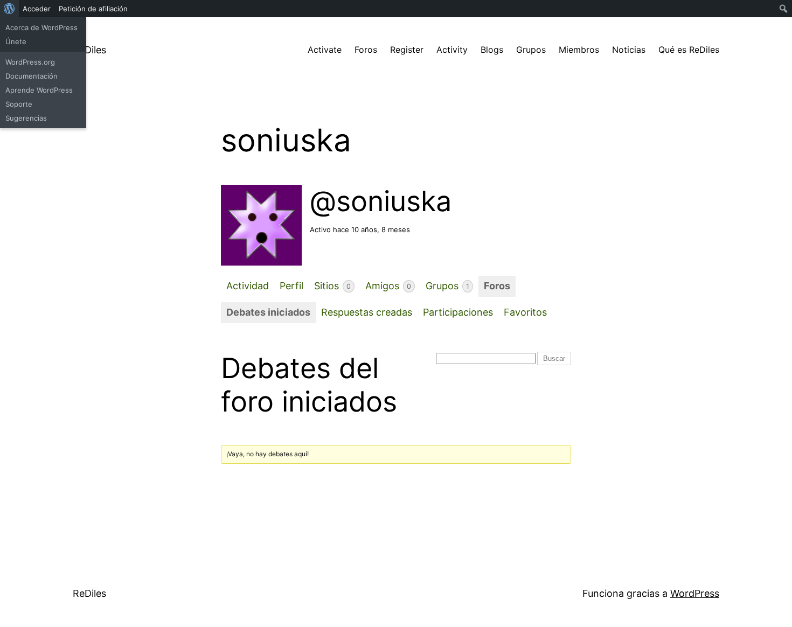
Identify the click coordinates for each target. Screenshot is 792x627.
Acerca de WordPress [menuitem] (41, 27)
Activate (325, 49)
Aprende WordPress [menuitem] (39, 90)
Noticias (628, 49)
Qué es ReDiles (688, 49)
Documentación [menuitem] (31, 76)
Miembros (579, 49)
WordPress (694, 593)
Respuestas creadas (366, 312)
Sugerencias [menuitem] (26, 118)
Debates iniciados (268, 312)
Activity (452, 49)
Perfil (291, 285)
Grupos (531, 49)
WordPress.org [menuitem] (30, 62)
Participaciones (458, 312)
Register (406, 49)
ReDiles (89, 49)
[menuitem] (9, 8)
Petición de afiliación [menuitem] (93, 8)
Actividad (247, 285)
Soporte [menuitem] (18, 104)
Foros (366, 49)
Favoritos (525, 312)
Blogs (492, 49)
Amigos (388, 285)
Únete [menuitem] (15, 41)
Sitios (332, 285)
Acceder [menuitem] (37, 8)
